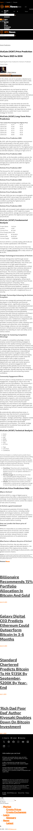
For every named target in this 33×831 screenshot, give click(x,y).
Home (2, 45)
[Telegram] (8, 741)
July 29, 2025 (3, 602)
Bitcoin (6, 10)
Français (15, 2)
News (6, 820)
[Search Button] (15, 15)
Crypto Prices (13, 809)
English (2, 2)
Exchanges (7, 27)
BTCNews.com (12, 829)
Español (8, 2)
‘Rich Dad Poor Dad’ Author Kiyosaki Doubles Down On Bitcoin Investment (15, 717)
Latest (9, 823)
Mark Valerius (12, 72)
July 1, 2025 (3, 733)
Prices (6, 13)
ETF (5, 12)
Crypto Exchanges (16, 812)
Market (7, 806)
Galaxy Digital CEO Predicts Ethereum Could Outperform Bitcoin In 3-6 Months (14, 627)
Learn (6, 814)
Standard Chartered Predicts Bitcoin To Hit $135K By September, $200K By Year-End (14, 673)
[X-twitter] (4, 741)
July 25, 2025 (3, 646)
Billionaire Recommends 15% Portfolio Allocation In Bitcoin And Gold (16, 585)
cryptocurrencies (12, 250)
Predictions (7, 45)
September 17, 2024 (6, 74)
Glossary (7, 16)
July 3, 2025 (3, 694)
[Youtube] (23, 741)
